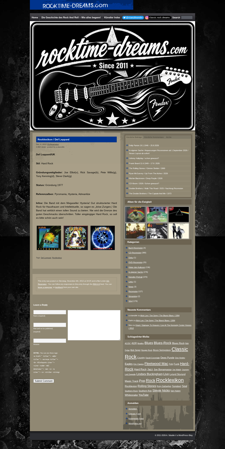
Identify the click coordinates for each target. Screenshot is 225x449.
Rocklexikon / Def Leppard (53, 139)
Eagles (129, 364)
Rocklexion (131, 386)
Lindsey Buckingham (149, 374)
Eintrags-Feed (134, 414)
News (130, 287)
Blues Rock (178, 343)
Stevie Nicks (161, 390)
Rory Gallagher (164, 386)
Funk (176, 364)
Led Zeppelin (130, 374)
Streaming (132, 296)
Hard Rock (140, 369)
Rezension (133, 291)
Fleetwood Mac (156, 364)
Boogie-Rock (146, 350)
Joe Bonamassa (163, 369)
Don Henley (180, 358)
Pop (142, 381)
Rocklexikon (57, 258)
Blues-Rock (162, 343)
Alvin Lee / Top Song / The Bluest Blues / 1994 (159, 315)
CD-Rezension (53, 144)
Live (166, 374)
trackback (59, 287)
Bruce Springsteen (162, 350)
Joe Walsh (176, 370)
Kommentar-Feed (135, 418)
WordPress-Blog (185, 435)
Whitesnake (131, 395)
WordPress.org (135, 423)
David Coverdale (153, 358)
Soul (184, 386)
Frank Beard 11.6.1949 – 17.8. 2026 (144, 163)
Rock (150, 380)
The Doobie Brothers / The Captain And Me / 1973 (150, 193)
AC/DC (128, 343)
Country (141, 358)
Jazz (150, 369)
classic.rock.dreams (159, 17)
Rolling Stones (147, 386)
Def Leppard (46, 258)
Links (130, 282)
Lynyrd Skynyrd (177, 374)
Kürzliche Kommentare (154, 137)
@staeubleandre (134, 17)
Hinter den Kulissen (136, 267)
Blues (148, 343)
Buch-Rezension (135, 248)
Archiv (169, 137)
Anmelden (132, 409)
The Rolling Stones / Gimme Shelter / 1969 (147, 168)
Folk (171, 364)
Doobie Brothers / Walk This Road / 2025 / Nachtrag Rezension (156, 188)
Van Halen (176, 391)
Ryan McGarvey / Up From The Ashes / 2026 (148, 173)
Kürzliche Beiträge (134, 137)
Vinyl (130, 301)
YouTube (144, 394)
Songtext (176, 386)
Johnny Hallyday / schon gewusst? (144, 158)
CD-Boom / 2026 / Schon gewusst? (144, 183)
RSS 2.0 (96, 284)
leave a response (45, 287)
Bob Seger (135, 350)
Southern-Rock (131, 391)
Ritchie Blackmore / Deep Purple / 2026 (145, 178)
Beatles (140, 343)
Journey (185, 370)
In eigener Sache (135, 272)
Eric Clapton (138, 364)
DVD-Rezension (135, 262)
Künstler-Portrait (135, 277)
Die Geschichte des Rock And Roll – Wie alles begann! (71, 17)
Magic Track (131, 381)
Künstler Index (112, 17)
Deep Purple (167, 357)
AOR (134, 343)
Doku (130, 258)
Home (35, 17)
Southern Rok (145, 391)
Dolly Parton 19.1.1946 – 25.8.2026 (144, 145)
